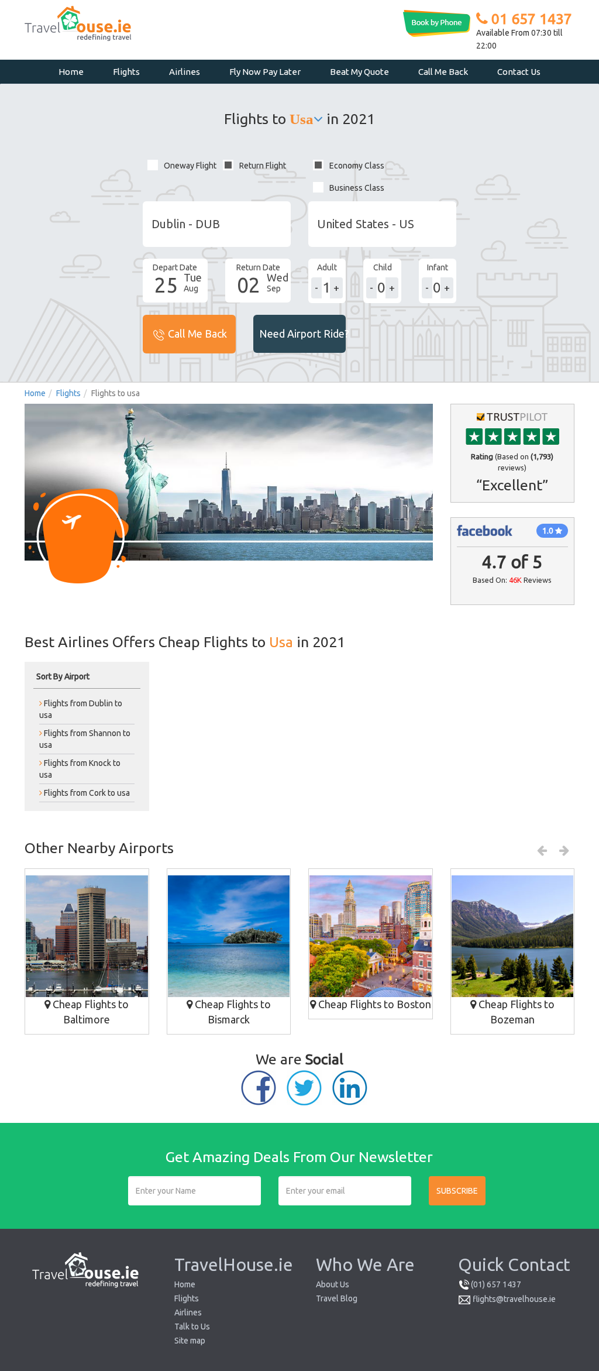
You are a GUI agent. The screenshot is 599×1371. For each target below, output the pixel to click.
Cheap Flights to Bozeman (515, 1011)
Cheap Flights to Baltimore (89, 1011)
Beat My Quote (359, 72)
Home (71, 72)
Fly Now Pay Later (265, 72)
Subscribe (457, 1190)
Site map (189, 1340)
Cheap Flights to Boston (373, 1004)
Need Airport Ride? (302, 333)
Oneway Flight (190, 165)
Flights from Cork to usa (86, 793)
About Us (332, 1284)
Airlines (184, 72)
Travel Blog (336, 1298)
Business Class (356, 188)
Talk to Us (192, 1326)
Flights (126, 72)
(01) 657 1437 (496, 1284)
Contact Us (519, 72)
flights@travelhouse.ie (514, 1299)
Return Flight (262, 165)
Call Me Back (443, 72)
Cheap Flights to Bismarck (231, 1011)
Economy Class (356, 165)
